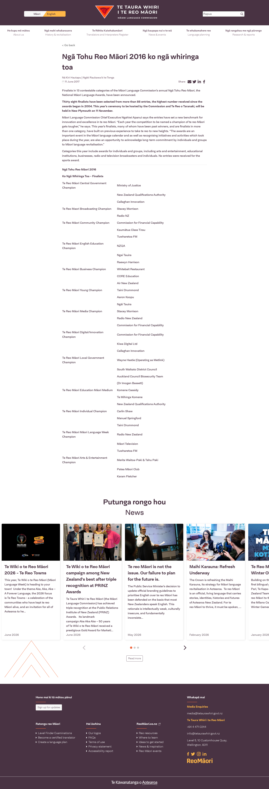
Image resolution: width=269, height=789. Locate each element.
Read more (135, 658)
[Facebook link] (188, 754)
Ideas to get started (151, 742)
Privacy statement (100, 746)
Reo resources (148, 733)
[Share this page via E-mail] (189, 82)
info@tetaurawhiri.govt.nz (203, 733)
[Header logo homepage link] (125, 12)
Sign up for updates (49, 707)
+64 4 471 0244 (196, 727)
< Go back (68, 45)
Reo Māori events (150, 751)
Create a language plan (52, 742)
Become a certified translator (56, 737)
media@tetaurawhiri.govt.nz (204, 713)
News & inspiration (151, 746)
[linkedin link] (204, 754)
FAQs (92, 737)
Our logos (94, 733)
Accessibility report (100, 751)
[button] (18, 32)
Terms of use (96, 742)
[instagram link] (199, 754)
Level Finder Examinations (55, 733)
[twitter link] (193, 754)
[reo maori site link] (210, 760)
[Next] (184, 647)
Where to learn (148, 737)
